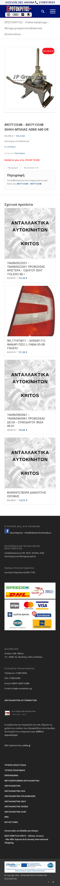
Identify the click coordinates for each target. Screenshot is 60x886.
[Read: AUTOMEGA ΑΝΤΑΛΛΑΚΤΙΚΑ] (7, 713)
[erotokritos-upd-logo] (24, 11)
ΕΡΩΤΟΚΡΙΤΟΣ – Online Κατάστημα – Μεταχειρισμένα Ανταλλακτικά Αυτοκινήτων (26, 28)
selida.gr (26, 745)
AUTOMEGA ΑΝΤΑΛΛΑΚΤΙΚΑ (24, 711)
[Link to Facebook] (48, 882)
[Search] (40, 11)
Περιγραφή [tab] (13, 167)
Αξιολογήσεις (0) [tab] (31, 167)
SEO (6, 745)
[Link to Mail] (53, 882)
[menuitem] (40, 11)
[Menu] (50, 11)
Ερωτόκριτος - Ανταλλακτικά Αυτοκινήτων (30, 532)
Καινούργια (20, 153)
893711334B (22, 183)
